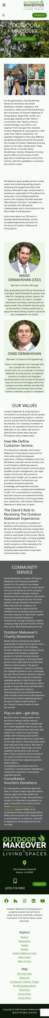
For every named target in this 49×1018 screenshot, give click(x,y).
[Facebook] (6, 900)
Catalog (24, 945)
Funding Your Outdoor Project (24, 981)
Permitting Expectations (24, 985)
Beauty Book (25, 941)
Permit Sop (24, 989)
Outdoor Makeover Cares (24, 953)
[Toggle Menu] (4, 5)
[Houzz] (15, 900)
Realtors (25, 937)
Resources (25, 977)
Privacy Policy (24, 993)
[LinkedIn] (33, 900)
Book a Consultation (24, 38)
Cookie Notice (24, 997)
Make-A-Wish (24, 957)
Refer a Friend (24, 961)
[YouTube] (42, 900)
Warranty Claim (24, 973)
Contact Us (39, 15)
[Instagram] (24, 900)
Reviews (24, 949)
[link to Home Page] (34, 5)
